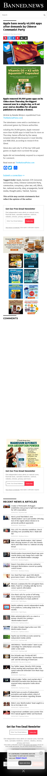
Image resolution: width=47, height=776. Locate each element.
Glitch (39, 185)
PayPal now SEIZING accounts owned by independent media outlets (25, 637)
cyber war (28, 185)
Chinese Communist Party (30, 183)
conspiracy (18, 185)
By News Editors (23, 536)
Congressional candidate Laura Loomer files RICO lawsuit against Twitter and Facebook (27, 713)
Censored (38, 180)
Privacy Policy (21, 758)
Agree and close (25, 763)
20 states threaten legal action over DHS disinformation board (26, 628)
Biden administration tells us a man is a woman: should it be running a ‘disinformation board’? (25, 618)
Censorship (8, 183)
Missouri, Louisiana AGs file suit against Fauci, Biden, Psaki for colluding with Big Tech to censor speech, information (27, 586)
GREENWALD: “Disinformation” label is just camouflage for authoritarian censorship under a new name (26, 647)
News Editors (17, 34)
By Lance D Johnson (25, 662)
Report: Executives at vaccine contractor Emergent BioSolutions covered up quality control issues (26, 566)
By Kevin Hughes (23, 560)
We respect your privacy (30, 744)
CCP (31, 180)
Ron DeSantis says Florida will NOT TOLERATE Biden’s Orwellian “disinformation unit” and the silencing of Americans (27, 658)
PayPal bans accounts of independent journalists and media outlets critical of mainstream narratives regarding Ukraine (26, 694)
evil (34, 185)
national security (14, 188)
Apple (19, 180)
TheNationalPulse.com (12, 118)
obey (24, 188)
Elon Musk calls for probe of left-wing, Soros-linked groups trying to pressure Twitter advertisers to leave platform (25, 597)
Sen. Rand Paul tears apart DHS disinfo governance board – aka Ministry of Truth (26, 576)
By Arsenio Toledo (25, 698)
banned (25, 180)
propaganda (32, 188)
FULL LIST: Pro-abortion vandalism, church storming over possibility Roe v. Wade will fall (26, 532)
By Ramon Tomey (24, 571)
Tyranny (33, 191)
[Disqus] (23, 350)
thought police (15, 191)
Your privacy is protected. (13, 227)
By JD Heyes (22, 525)
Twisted (25, 191)
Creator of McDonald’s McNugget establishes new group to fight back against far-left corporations (27, 508)
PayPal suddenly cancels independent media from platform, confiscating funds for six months (27, 607)
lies (4, 188)
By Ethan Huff (23, 512)
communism (8, 185)
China (16, 183)
